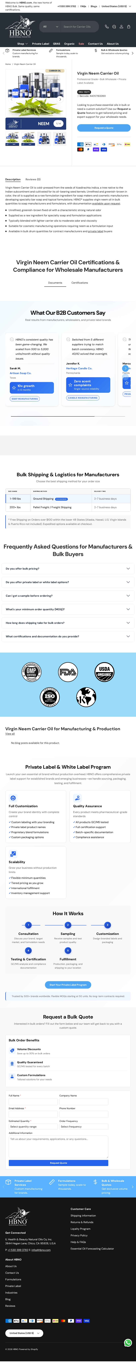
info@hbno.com (41, 1250)
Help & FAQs (78, 1242)
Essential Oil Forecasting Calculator (92, 1248)
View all (10, 733)
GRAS (56, 43)
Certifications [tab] (79, 282)
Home (8, 64)
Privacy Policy (79, 1235)
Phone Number (67, 1108)
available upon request (106, 203)
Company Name (68, 1095)
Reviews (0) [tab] (33, 179)
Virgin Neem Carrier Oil (25, 64)
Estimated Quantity (20, 1121)
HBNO (15, 1349)
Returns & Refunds (82, 1222)
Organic (69, 43)
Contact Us (95, 43)
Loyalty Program (80, 1229)
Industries (11, 1292)
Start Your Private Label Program (68, 984)
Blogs (94, 6)
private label (95, 231)
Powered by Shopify (28, 1349)
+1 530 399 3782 (67, 6)
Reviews (10, 1306)
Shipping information (83, 1215)
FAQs (83, 6)
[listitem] (68, 568)
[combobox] (69, 26)
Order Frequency (68, 1121)
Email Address (17, 1108)
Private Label (40, 43)
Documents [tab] (55, 282)
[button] (128, 26)
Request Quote (58, 1162)
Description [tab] (13, 179)
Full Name (15, 1095)
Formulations (13, 1279)
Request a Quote (104, 127)
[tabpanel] (68, 209)
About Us (113, 43)
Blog (8, 1299)
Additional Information (20, 1132)
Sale (81, 43)
